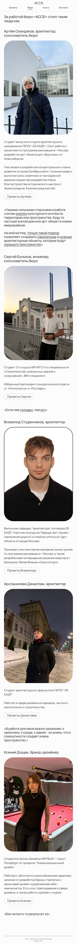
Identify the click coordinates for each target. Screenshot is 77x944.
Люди (30, 7)
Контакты (63, 7)
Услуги (46, 7)
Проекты (13, 7)
